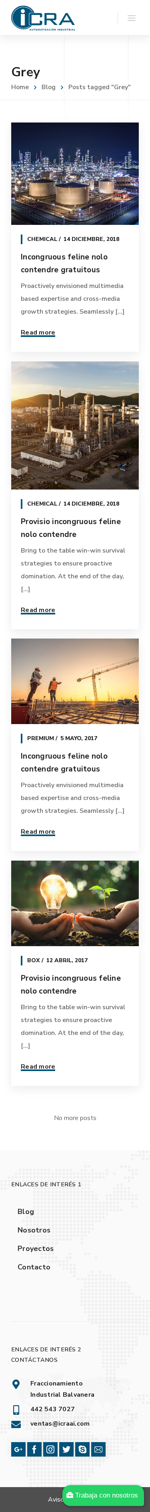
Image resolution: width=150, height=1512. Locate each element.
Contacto (34, 1267)
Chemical (42, 239)
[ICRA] (43, 17)
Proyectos (36, 1248)
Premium (40, 738)
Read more (38, 332)
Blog (49, 87)
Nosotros (34, 1230)
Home (20, 87)
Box (33, 960)
